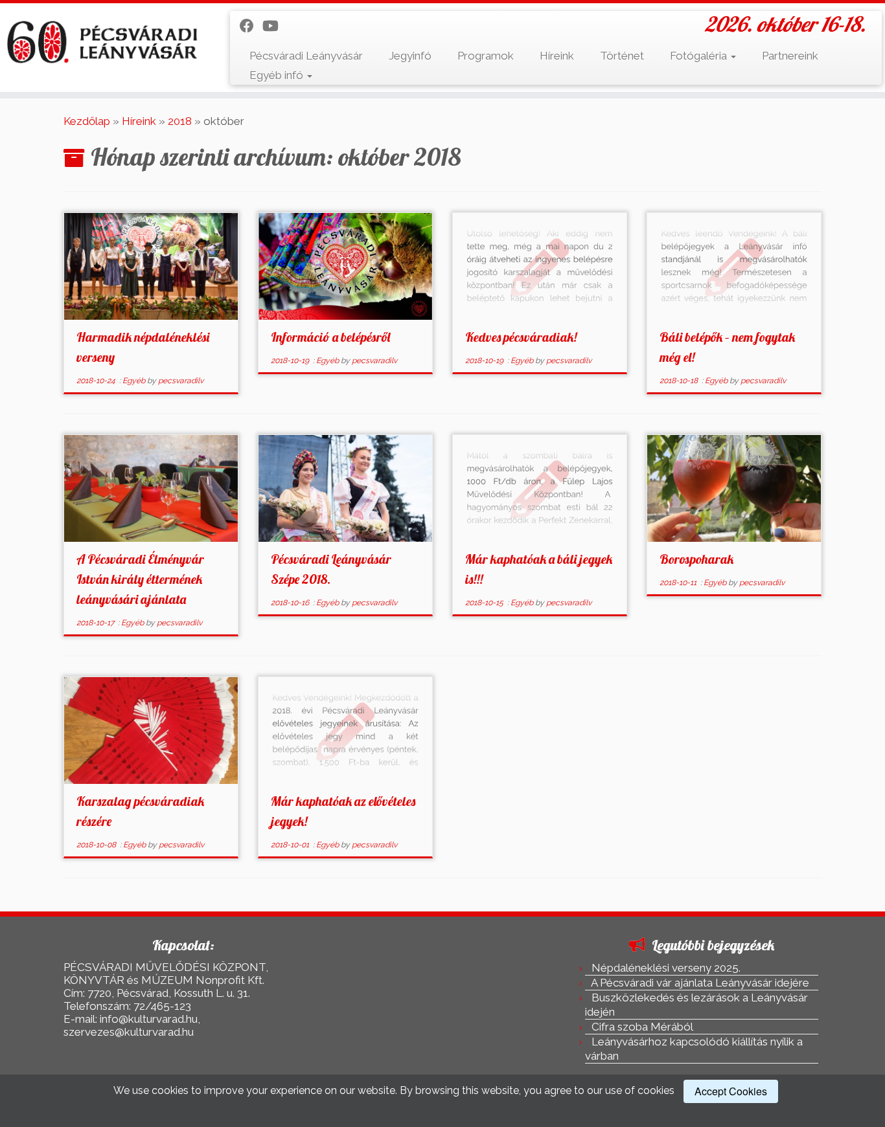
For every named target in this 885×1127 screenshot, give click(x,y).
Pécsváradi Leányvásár (306, 55)
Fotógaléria (700, 55)
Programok (485, 55)
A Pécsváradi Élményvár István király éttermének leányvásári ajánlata (140, 579)
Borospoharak (696, 559)
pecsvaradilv (180, 380)
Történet (622, 55)
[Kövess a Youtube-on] (274, 25)
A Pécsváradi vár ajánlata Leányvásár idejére (700, 982)
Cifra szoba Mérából (642, 1026)
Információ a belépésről (330, 337)
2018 (180, 121)
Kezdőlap (86, 121)
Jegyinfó (410, 55)
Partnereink (790, 55)
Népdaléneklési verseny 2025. (666, 967)
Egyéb (134, 380)
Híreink (557, 55)
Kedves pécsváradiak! (521, 337)
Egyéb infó (277, 75)
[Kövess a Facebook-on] (251, 25)
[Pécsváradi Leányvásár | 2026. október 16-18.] (102, 42)
